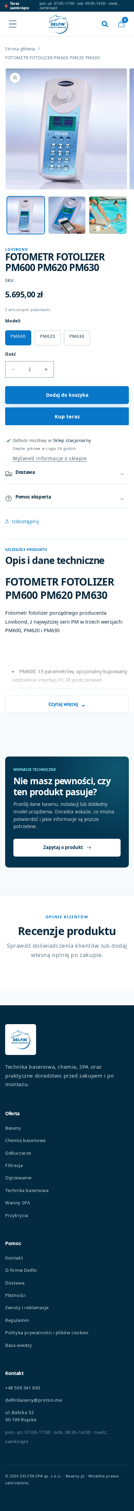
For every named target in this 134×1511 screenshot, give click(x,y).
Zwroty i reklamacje (26, 1307)
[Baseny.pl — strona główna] (58, 24)
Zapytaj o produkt (63, 847)
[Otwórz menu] (12, 24)
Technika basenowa (26, 1190)
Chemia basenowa (25, 1140)
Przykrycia (16, 1215)
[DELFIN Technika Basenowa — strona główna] (20, 1039)
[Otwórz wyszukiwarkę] (104, 24)
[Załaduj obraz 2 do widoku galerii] (67, 215)
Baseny (13, 1128)
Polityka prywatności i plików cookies (46, 1332)
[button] (121, 24)
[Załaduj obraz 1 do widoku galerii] (26, 215)
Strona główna (20, 49)
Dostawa (14, 1283)
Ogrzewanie (18, 1178)
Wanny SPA (17, 1203)
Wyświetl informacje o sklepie (50, 458)
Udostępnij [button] (25, 521)
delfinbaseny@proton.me (33, 1400)
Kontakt (14, 1258)
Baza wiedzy (18, 1345)
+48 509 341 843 (22, 1388)
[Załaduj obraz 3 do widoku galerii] (108, 215)
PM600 (18, 336)
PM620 (47, 336)
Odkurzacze (18, 1153)
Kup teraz (67, 416)
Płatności (15, 1295)
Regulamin (17, 1320)
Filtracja (14, 1165)
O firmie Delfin (21, 1270)
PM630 (77, 336)
